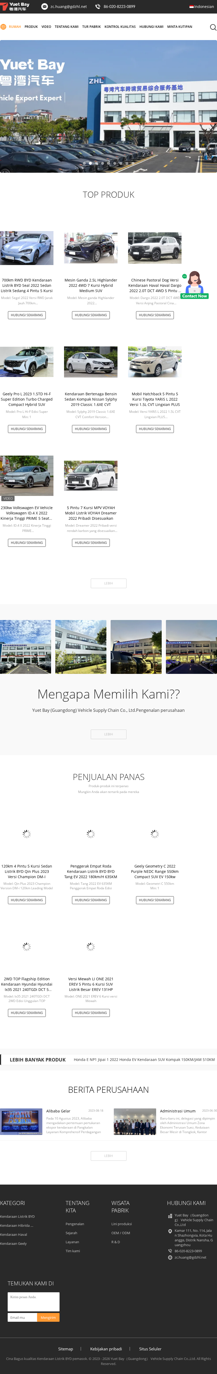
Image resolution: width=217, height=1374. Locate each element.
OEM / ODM (120, 1232)
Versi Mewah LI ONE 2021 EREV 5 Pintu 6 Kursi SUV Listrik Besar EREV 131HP (91, 984)
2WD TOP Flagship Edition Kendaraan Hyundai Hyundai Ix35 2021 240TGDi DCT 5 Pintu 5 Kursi (26, 986)
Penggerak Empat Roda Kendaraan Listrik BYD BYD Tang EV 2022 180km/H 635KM (90, 871)
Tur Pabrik (91, 26)
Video (46, 26)
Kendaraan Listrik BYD (17, 1216)
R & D (115, 1241)
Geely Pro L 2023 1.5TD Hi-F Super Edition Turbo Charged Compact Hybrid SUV (27, 399)
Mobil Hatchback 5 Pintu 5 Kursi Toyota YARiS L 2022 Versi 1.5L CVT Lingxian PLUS (155, 399)
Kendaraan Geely (13, 1243)
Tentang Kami (67, 26)
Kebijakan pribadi (106, 1349)
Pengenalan (75, 1223)
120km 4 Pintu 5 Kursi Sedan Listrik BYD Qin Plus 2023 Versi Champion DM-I (26, 871)
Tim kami (73, 1251)
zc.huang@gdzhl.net (69, 6)
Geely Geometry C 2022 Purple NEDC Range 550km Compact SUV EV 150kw (155, 871)
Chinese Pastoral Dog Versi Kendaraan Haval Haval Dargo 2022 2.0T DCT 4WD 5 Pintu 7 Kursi (154, 288)
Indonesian (204, 6)
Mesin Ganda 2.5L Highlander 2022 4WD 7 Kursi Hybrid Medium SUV (91, 285)
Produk (31, 26)
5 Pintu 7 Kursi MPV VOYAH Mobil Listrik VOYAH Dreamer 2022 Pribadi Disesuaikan (91, 513)
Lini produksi (121, 1223)
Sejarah (71, 1232)
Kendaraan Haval (13, 1234)
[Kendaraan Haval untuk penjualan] (108, 106)
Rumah (15, 26)
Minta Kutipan (179, 26)
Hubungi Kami (151, 26)
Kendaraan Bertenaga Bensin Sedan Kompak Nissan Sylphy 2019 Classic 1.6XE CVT (91, 399)
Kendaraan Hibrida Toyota (20, 1225)
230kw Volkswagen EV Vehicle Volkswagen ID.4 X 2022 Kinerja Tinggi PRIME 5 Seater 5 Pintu (27, 515)
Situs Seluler (150, 1349)
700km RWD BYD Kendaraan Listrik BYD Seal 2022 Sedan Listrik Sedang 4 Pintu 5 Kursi (27, 285)
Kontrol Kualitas (120, 26)
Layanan (72, 1241)
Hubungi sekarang (27, 315)
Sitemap (65, 1349)
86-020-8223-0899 (119, 7)
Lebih (108, 583)
